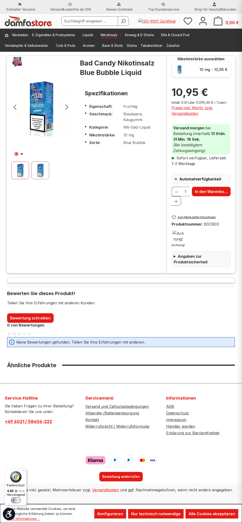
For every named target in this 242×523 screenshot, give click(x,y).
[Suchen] (123, 21)
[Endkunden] (8, 36)
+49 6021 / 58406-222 (28, 421)
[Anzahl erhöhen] (176, 201)
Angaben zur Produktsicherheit (191, 259)
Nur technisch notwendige (156, 513)
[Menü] (24, 471)
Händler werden (180, 426)
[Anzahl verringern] (177, 191)
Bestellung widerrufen (121, 477)
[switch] (16, 500)
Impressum (176, 419)
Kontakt (92, 419)
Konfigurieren (110, 513)
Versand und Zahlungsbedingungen (117, 406)
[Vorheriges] (14, 106)
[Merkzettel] (187, 20)
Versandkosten (105, 490)
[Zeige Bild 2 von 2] (22, 154)
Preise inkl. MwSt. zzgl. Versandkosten (192, 110)
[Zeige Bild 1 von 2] (16, 154)
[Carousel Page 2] (41, 170)
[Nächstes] (66, 106)
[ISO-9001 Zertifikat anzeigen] (157, 20)
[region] (41, 117)
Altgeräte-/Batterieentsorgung (112, 413)
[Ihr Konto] (203, 20)
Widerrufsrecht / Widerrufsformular (117, 426)
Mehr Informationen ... (23, 519)
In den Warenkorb (211, 191)
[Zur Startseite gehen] (28, 21)
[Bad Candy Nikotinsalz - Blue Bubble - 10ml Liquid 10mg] (40, 106)
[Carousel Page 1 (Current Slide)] (21, 170)
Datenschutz (177, 413)
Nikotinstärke (201, 59)
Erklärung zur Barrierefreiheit (192, 433)
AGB (170, 406)
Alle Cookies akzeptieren (212, 513)
